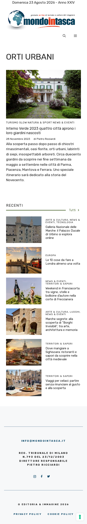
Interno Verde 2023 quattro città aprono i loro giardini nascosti (40, 130)
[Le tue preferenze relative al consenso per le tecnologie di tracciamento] (80, 517)
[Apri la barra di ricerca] (64, 36)
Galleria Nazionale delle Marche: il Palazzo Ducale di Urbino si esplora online (63, 232)
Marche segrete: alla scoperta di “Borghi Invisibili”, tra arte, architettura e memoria (61, 324)
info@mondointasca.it (43, 440)
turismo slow (16, 122)
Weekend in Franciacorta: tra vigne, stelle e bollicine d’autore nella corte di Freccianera (63, 294)
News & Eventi (63, 122)
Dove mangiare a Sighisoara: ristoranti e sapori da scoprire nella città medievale (61, 353)
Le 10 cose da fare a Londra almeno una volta (63, 261)
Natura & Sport (40, 122)
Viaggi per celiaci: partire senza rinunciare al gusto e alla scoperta (63, 384)
